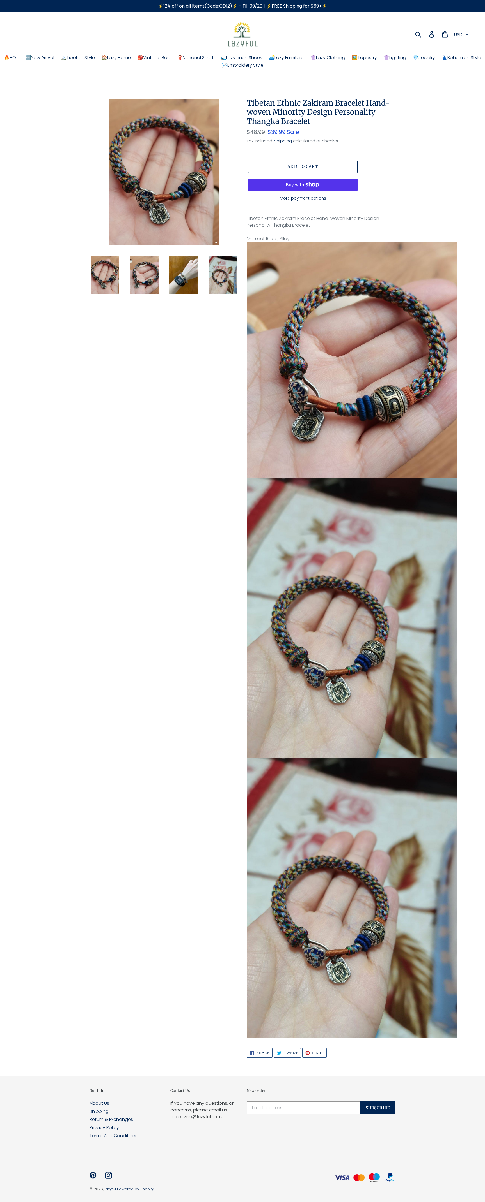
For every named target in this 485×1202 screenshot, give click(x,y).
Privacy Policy (104, 1127)
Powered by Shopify (135, 1189)
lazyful (110, 1189)
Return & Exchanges (111, 1119)
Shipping (283, 141)
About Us (99, 1103)
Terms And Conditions (114, 1135)
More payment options (303, 198)
